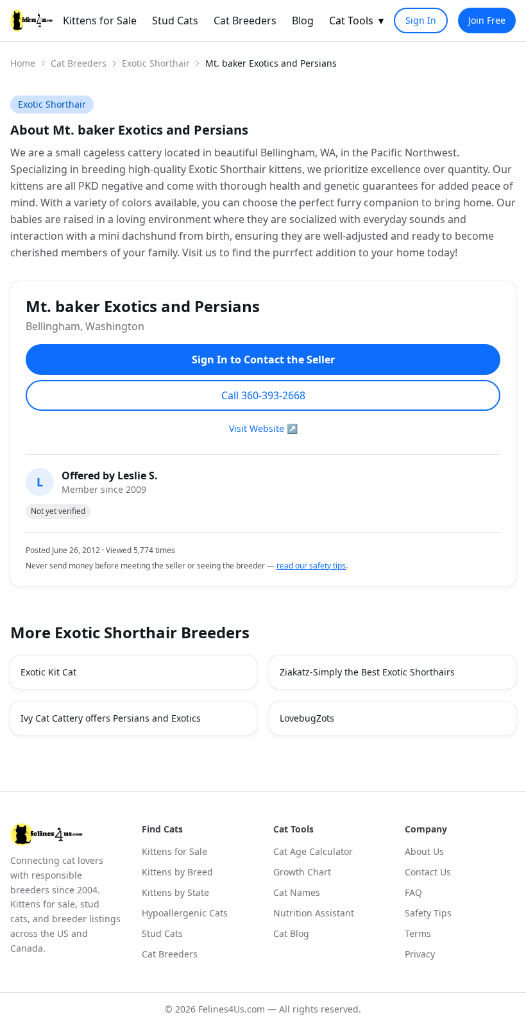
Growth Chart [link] (302, 872)
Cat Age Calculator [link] (313, 851)
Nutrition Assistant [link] (313, 913)
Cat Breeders (78, 63)
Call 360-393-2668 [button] (263, 395)
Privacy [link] (420, 954)
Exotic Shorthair (156, 63)
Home (22, 63)
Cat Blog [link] (291, 933)
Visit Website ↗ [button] (263, 428)
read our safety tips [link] (311, 566)
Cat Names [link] (296, 892)
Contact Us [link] (428, 872)
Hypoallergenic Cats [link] (185, 913)
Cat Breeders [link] (245, 20)
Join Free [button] (486, 20)
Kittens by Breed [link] (177, 872)
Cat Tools (356, 20)
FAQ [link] (413, 892)
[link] (31, 20)
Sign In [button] (420, 20)
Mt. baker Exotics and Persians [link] (271, 63)
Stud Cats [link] (175, 20)
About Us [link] (424, 851)
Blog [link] (303, 20)
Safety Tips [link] (428, 913)
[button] (133, 672)
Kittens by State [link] (175, 892)
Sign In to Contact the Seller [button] (263, 359)
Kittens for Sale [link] (100, 20)
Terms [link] (418, 933)
